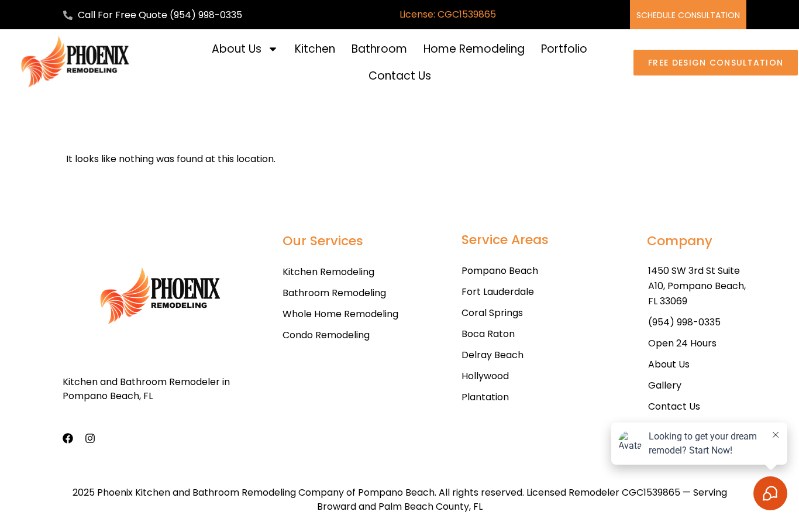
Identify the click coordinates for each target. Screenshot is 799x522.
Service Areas (505, 240)
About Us (236, 49)
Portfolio (564, 49)
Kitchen (315, 49)
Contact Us (399, 76)
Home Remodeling (474, 49)
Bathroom (379, 49)
